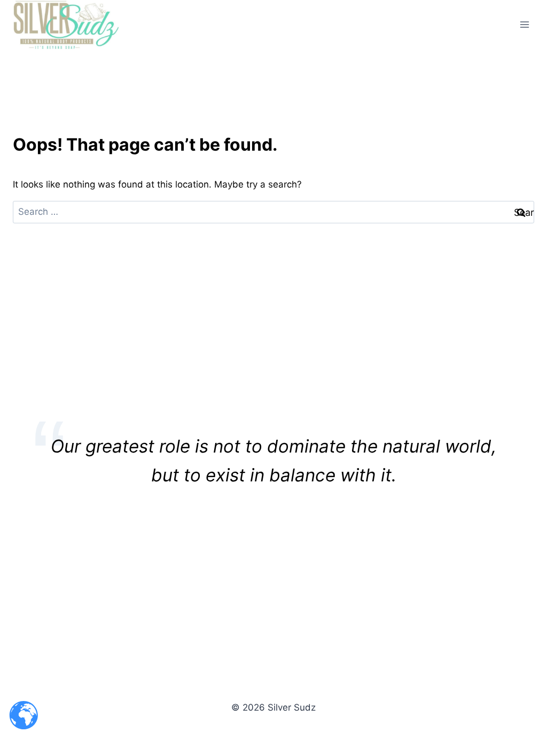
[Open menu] (524, 24)
